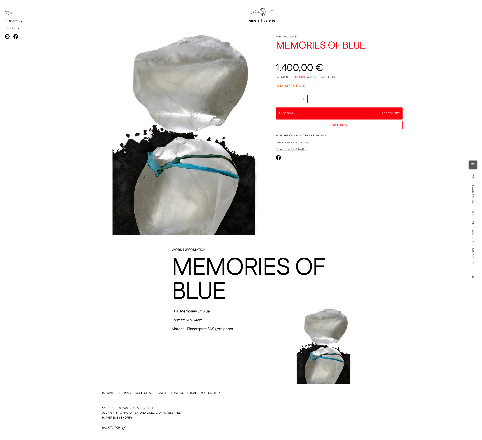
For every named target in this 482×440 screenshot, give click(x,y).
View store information (291, 149)
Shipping (299, 77)
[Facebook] (15, 36)
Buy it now (339, 125)
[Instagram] (7, 36)
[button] (8, 13)
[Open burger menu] (473, 165)
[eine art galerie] (262, 15)
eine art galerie (286, 36)
